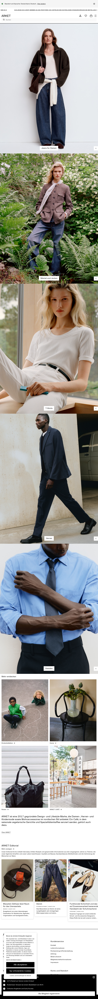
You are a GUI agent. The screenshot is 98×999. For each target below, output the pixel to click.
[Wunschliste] (86, 16)
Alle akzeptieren (20, 965)
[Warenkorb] (91, 16)
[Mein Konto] (80, 16)
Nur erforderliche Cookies (20, 971)
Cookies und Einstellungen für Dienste (20, 975)
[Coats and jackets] (49, 218)
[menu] (95, 16)
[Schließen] (94, 4)
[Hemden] (49, 609)
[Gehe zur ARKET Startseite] (6, 16)
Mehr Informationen (14, 960)
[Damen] (49, 88)
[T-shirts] (49, 349)
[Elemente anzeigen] (96, 148)
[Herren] (49, 479)
